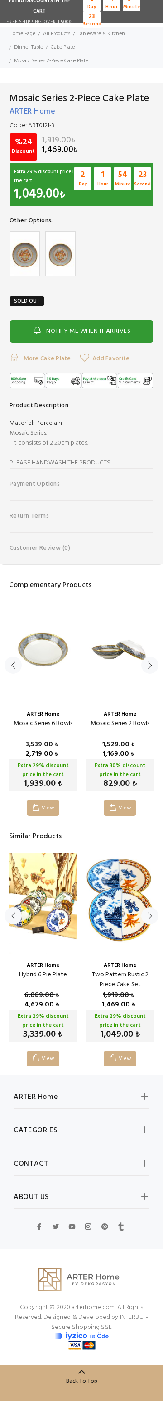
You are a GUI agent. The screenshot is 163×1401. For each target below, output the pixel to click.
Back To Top (81, 1381)
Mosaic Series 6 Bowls (43, 723)
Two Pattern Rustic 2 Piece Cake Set (120, 979)
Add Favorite (110, 359)
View (48, 808)
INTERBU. (132, 1317)
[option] (43, 701)
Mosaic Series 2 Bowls (120, 723)
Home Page (22, 33)
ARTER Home (32, 112)
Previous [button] (13, 665)
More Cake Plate (46, 359)
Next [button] (149, 665)
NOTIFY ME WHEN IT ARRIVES (88, 331)
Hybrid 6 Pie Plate (43, 974)
